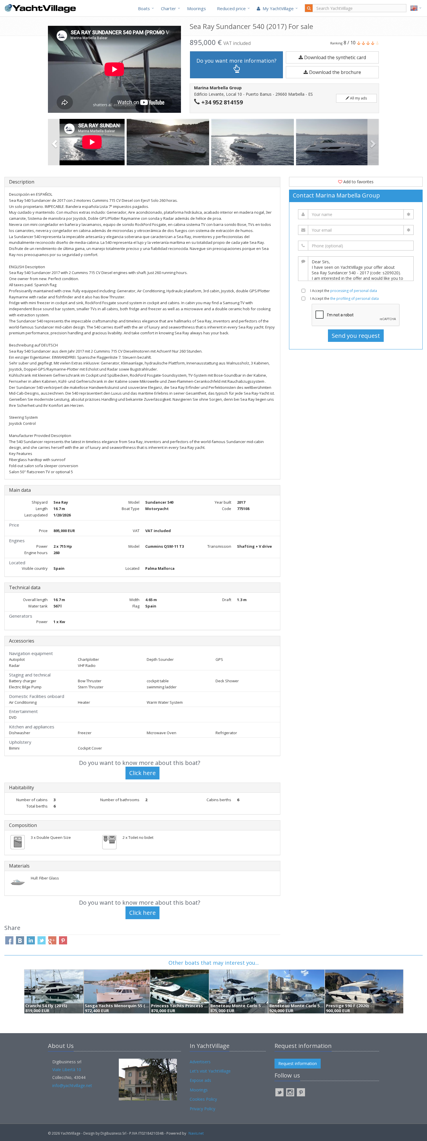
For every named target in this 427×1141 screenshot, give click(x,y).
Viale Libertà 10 (66, 1069)
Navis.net (196, 1133)
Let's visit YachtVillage (210, 1071)
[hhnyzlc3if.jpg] (169, 142)
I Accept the (343, 290)
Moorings (196, 8)
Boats (144, 8)
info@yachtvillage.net (72, 1085)
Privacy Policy (202, 1108)
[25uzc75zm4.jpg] (253, 142)
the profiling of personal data (354, 298)
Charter (168, 8)
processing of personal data (353, 290)
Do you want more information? (236, 60)
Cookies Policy (203, 1099)
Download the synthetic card (334, 57)
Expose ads (200, 1080)
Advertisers (200, 1061)
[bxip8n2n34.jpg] (338, 142)
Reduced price (231, 8)
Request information (297, 1063)
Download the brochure (334, 72)
